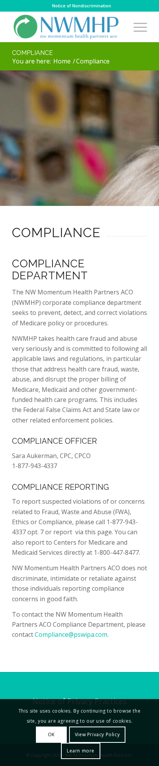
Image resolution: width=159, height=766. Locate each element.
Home (62, 61)
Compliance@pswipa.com (71, 634)
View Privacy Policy (97, 734)
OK (51, 734)
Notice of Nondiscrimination (81, 6)
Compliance (32, 52)
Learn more (81, 750)
